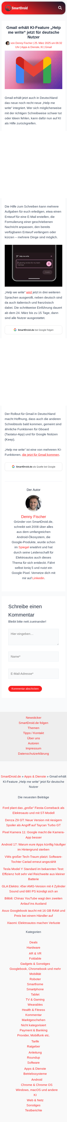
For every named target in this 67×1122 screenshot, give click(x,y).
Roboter (35, 979)
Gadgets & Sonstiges (35, 963)
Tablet (35, 994)
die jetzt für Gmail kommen (40, 454)
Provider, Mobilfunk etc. (33, 1035)
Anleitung (35, 1052)
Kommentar (33, 1015)
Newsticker (33, 717)
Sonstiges (33, 1105)
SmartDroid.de (11, 776)
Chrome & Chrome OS (37, 1085)
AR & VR (35, 953)
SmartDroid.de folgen (33, 723)
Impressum (33, 748)
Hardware (33, 947)
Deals (33, 942)
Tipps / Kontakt (33, 733)
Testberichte (33, 1110)
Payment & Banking (33, 1030)
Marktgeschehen (33, 1020)
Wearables (35, 1004)
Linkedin (38, 578)
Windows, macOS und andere (37, 1090)
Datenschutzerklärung (33, 753)
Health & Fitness (33, 1010)
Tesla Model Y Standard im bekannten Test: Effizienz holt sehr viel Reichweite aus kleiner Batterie (33, 874)
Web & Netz (35, 1100)
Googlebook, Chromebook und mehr (35, 969)
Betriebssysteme (35, 1073)
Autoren (33, 743)
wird (29, 292)
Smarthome (35, 984)
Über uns (33, 738)
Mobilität (35, 974)
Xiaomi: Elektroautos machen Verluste (33, 923)
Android (36, 1079)
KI (42, 47)
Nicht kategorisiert (33, 1025)
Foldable (35, 958)
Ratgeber (33, 1046)
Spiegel (24, 547)
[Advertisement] (33, 164)
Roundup (33, 1057)
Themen (33, 728)
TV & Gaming (35, 999)
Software (33, 1062)
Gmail (48, 47)
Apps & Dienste (30, 47)
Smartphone (35, 989)
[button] (60, 8)
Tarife (35, 1041)
